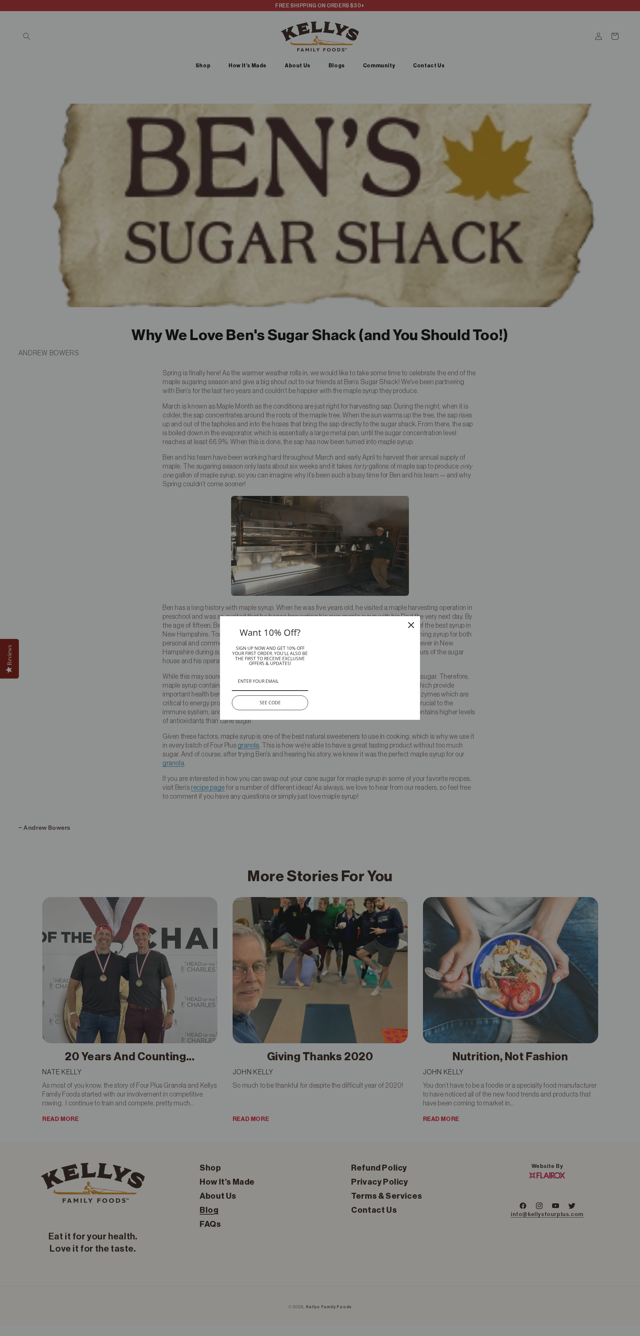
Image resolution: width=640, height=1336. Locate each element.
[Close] (411, 625)
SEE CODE (270, 702)
